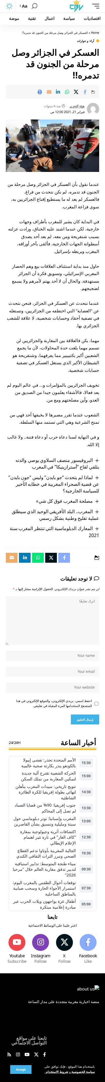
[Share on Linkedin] (58, 91)
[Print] (40, 91)
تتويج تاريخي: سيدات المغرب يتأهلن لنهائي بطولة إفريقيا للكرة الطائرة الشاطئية (45, 792)
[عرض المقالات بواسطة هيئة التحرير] (93, 109)
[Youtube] (17, 949)
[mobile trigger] (94, 6)
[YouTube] (27, 1055)
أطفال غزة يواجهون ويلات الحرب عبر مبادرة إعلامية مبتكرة (44, 904)
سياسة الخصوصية (83, 1072)
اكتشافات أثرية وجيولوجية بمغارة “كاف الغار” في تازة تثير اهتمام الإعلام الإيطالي (48, 837)
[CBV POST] (76, 6)
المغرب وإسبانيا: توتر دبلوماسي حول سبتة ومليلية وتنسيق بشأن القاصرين (44, 821)
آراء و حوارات (85, 40)
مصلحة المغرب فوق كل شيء (64, 501)
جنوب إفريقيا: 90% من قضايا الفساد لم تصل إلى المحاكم (45, 808)
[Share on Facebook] (85, 91)
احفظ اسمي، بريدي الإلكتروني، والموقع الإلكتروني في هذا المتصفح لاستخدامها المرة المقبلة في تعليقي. (54, 703)
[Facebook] (88, 949)
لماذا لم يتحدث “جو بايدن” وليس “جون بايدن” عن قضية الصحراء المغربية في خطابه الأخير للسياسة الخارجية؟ (53, 484)
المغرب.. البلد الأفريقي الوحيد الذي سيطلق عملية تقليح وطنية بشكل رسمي (55, 514)
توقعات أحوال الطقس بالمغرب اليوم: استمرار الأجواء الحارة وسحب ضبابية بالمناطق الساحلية (44, 888)
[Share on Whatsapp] (67, 91)
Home (95, 33)
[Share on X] (76, 91)
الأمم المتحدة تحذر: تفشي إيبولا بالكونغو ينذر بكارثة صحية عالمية (48, 762)
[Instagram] (40, 949)
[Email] (49, 91)
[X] (64, 949)
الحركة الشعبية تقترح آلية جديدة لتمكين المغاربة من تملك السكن (48, 776)
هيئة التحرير (77, 106)
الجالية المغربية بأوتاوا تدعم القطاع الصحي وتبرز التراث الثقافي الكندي (46, 853)
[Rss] (9, 1055)
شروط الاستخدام (56, 1072)
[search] (34, 6)
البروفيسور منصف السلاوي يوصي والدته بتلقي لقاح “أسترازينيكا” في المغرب (57, 463)
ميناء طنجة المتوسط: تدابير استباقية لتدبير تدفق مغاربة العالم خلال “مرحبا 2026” (44, 869)
